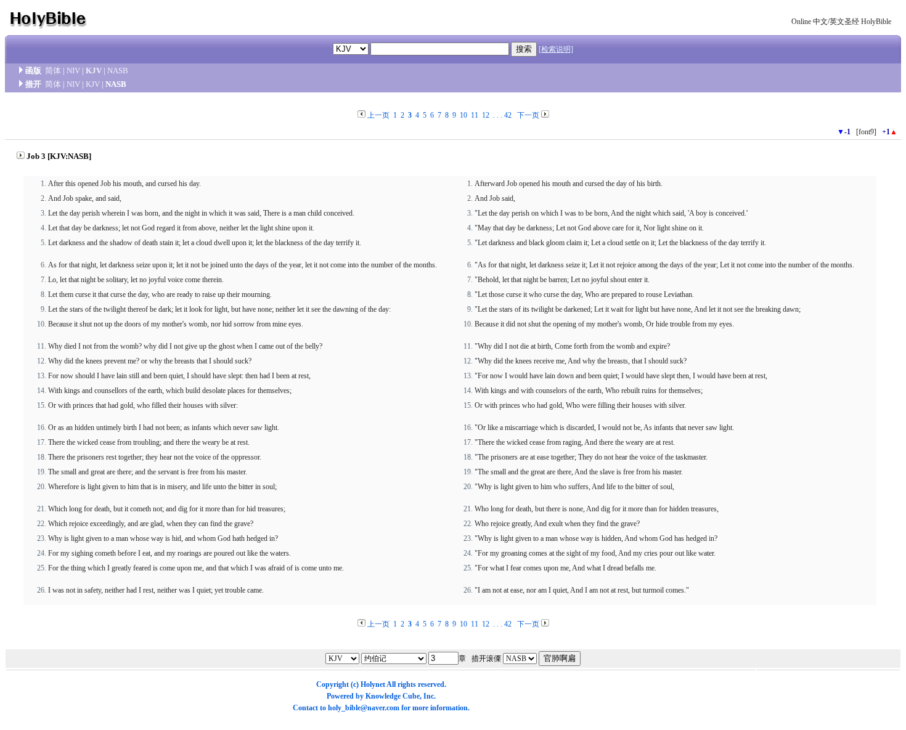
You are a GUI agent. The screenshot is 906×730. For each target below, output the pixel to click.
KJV (94, 70)
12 (485, 115)
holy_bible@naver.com (363, 708)
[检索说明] (556, 49)
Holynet (373, 684)
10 (463, 115)
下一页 (528, 115)
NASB (117, 70)
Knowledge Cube (392, 696)
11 (474, 115)
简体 (53, 70)
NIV (73, 70)
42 (508, 115)
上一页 (378, 115)
